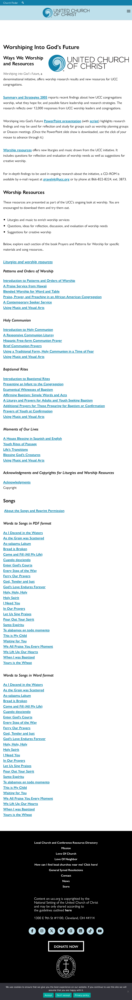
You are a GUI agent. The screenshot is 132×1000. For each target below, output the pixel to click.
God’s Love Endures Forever (24, 586)
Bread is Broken (15, 548)
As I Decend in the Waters (23, 532)
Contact (66, 875)
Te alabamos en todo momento (26, 629)
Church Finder (10, 2)
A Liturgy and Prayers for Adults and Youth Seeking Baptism (48, 400)
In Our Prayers (14, 608)
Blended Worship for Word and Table (31, 291)
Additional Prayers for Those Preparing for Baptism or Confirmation (54, 405)
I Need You (11, 602)
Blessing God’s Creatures (21, 454)
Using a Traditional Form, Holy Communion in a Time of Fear (48, 351)
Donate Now (66, 946)
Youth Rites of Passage (20, 443)
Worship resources (17, 149)
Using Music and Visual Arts (23, 356)
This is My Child (15, 635)
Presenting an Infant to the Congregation (33, 383)
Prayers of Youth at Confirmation (27, 410)
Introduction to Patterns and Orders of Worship (39, 280)
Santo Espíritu (13, 624)
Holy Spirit (11, 597)
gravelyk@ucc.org (56, 178)
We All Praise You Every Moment (28, 646)
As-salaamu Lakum (17, 543)
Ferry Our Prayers (16, 575)
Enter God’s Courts (17, 564)
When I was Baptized (19, 656)
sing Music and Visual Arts (25, 307)
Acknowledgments (17, 481)
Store (66, 886)
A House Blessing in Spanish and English (32, 438)
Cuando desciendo (17, 559)
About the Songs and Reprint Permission (34, 510)
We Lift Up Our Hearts (20, 651)
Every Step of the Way (20, 570)
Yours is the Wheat (17, 662)
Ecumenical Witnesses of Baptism (28, 389)
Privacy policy (82, 995)
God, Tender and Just (19, 581)
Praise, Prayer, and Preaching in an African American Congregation (52, 296)
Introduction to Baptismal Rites (26, 378)
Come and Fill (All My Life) (22, 554)
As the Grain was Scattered (23, 537)
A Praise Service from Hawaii (25, 285)
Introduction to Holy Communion (28, 329)
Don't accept (63, 995)
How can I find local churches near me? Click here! (66, 864)
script (94, 120)
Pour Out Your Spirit (18, 619)
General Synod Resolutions (66, 870)
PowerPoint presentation (62, 120)
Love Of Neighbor (66, 859)
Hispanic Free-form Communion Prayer (32, 340)
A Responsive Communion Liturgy (28, 334)
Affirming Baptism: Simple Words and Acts (35, 394)
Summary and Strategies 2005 (25, 97)
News (66, 881)
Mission (66, 848)
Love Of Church (66, 853)
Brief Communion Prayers (22, 345)
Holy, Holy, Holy (15, 592)
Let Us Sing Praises (17, 613)
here (68, 909)
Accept (48, 995)
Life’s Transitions (15, 449)
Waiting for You (15, 640)
